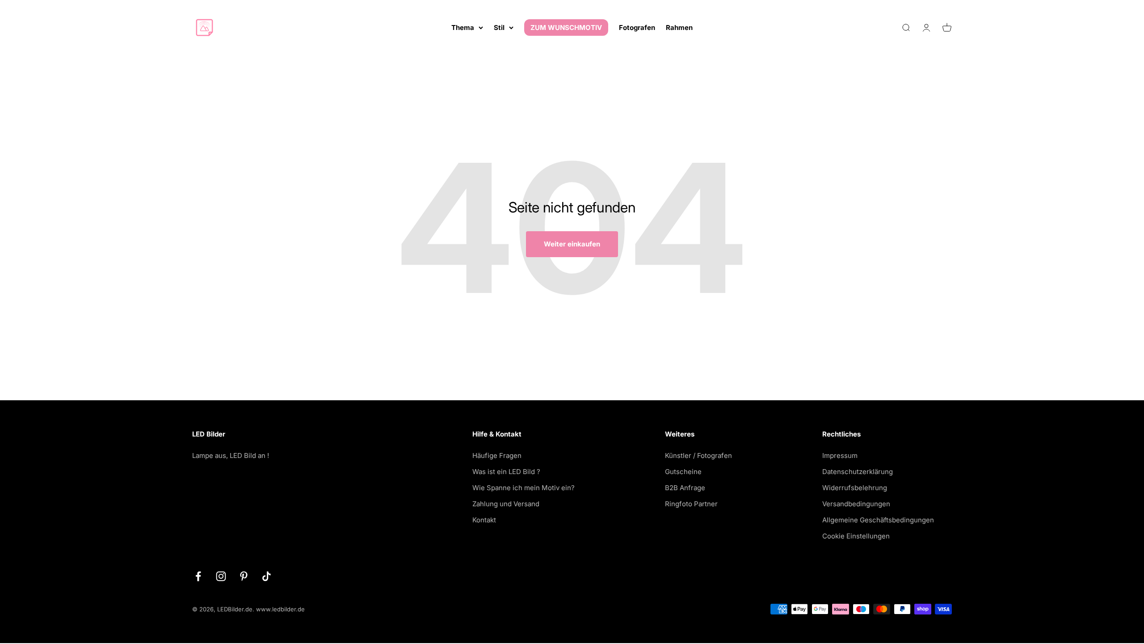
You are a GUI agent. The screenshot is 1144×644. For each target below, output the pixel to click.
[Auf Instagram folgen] (221, 576)
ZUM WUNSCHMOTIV (566, 27)
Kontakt (484, 520)
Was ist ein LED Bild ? (506, 471)
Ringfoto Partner (691, 504)
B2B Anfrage (685, 487)
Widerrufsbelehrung (854, 487)
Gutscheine (683, 471)
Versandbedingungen (856, 504)
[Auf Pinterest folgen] (244, 576)
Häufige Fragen (497, 455)
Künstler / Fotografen (698, 455)
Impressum (840, 455)
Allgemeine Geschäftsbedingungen (878, 520)
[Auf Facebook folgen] (198, 576)
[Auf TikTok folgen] (267, 576)
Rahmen (679, 27)
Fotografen (637, 27)
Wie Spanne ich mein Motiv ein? (523, 487)
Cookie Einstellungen (856, 536)
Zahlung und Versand (505, 504)
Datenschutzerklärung (857, 471)
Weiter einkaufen (572, 244)
